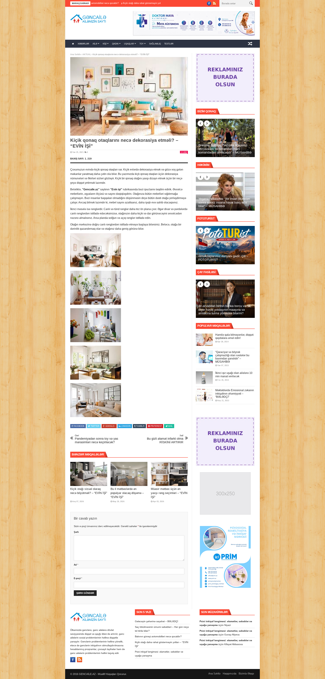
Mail (170, 426)
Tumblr (140, 426)
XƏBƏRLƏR (83, 44)
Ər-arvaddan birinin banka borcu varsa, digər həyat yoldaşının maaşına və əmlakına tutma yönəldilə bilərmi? (224, 309)
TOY (141, 44)
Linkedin (126, 426)
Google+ (110, 426)
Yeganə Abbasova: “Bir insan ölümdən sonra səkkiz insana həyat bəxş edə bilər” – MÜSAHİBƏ (224, 202)
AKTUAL (86, 54)
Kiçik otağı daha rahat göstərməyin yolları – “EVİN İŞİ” (106, 3)
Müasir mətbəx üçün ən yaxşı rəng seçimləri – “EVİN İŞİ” (169, 493)
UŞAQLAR (129, 44)
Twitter (95, 426)
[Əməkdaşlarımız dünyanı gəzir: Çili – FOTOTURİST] (225, 245)
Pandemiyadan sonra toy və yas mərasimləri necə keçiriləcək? (96, 439)
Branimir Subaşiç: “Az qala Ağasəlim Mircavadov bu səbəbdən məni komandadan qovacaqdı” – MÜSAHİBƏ (225, 149)
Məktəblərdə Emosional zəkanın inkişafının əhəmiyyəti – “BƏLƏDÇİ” (234, 393)
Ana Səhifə (75, 54)
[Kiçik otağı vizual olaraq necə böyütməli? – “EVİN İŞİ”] (88, 474)
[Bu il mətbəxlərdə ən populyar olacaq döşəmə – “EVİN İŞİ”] (129, 474)
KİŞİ (104, 44)
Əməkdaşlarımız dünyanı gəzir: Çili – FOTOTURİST (223, 258)
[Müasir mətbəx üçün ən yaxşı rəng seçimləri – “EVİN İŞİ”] (169, 474)
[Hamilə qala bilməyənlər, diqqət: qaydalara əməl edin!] (204, 339)
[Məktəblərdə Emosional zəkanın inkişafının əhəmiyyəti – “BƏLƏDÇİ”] (204, 395)
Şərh (76, 532)
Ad (76, 564)
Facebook (78, 426)
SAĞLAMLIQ (155, 44)
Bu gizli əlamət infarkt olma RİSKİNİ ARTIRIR (165, 439)
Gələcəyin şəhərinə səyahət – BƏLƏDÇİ (156, 621)
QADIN (115, 44)
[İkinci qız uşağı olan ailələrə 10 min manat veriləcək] (204, 377)
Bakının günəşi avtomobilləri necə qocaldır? (158, 636)
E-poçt (78, 578)
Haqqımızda (229, 673)
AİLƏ (95, 44)
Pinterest (156, 426)
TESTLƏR (169, 44)
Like (185, 152)
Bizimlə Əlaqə (246, 673)
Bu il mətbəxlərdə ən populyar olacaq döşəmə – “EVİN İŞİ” (127, 493)
